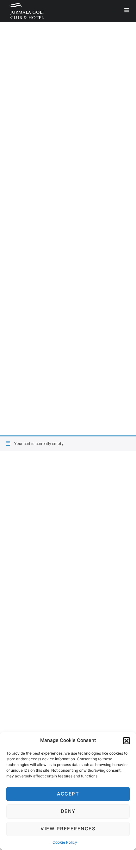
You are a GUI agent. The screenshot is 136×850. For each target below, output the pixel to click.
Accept (68, 794)
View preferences (68, 829)
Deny (68, 811)
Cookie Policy (65, 842)
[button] (126, 740)
